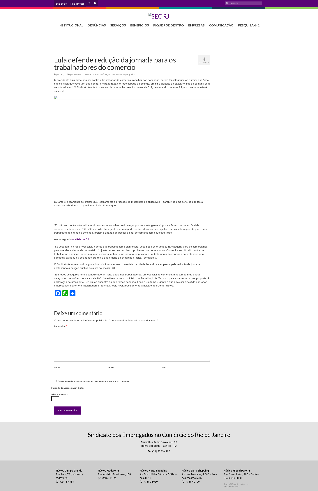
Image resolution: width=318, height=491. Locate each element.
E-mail (111, 367)
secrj (62, 74)
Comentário (60, 326)
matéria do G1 (80, 239)
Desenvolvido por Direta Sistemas (236, 484)
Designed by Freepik (231, 486)
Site (163, 367)
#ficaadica (86, 74)
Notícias (103, 74)
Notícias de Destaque (118, 74)
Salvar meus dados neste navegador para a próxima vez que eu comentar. (93, 381)
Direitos (95, 74)
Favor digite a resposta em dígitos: (68, 388)
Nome (57, 367)
